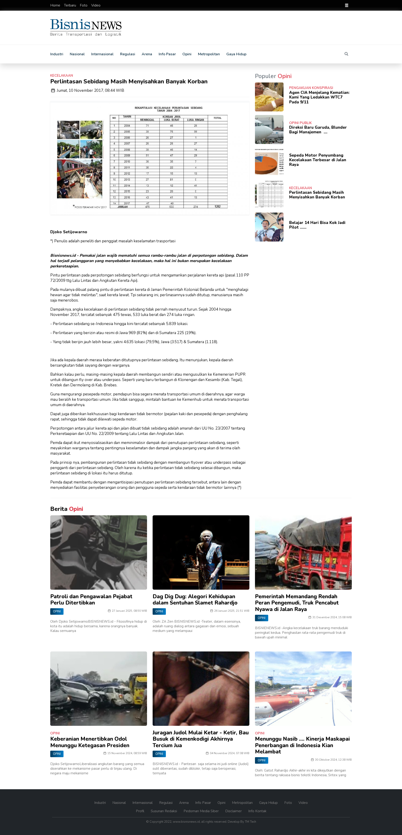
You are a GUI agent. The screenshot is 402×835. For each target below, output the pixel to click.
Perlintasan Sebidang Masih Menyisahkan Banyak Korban (317, 195)
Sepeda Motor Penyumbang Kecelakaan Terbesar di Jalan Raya (317, 160)
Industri (56, 54)
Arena (147, 54)
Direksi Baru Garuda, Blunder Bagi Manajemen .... (318, 130)
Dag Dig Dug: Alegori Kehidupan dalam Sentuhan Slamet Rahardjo (195, 600)
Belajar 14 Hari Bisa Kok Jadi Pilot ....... (317, 225)
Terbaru (70, 5)
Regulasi (127, 54)
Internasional (102, 54)
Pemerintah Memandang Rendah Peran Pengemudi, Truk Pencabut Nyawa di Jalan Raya (297, 603)
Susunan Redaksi (164, 811)
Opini (186, 54)
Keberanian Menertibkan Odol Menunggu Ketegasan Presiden (89, 742)
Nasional (77, 54)
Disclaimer (234, 811)
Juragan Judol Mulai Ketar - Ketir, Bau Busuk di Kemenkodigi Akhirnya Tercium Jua (201, 739)
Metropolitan (209, 54)
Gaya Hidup (236, 54)
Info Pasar (167, 54)
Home (55, 5)
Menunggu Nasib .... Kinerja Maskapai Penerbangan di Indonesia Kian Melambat (302, 745)
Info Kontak (257, 811)
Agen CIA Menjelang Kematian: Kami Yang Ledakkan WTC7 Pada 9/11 (319, 97)
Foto (84, 5)
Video (95, 5)
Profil (140, 811)
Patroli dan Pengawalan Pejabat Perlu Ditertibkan (91, 600)
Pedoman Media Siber (202, 811)
